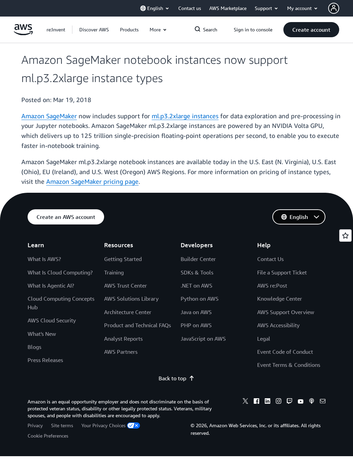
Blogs (34, 346)
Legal (263, 338)
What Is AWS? (44, 258)
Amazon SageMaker (49, 116)
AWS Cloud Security (52, 320)
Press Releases (45, 360)
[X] (245, 402)
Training (114, 272)
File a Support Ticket (282, 272)
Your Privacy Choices (103, 425)
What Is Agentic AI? (51, 285)
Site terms (62, 425)
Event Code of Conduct (285, 351)
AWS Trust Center (125, 285)
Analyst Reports (123, 338)
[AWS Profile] (333, 8)
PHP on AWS (196, 325)
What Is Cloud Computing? (60, 272)
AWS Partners (121, 351)
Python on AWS (200, 298)
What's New (42, 333)
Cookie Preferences (48, 436)
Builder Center (198, 258)
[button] (94, 29)
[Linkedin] (267, 402)
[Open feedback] (345, 235)
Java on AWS (196, 312)
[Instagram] (278, 402)
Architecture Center (127, 312)
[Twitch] (289, 402)
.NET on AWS (196, 285)
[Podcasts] (311, 402)
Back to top (172, 378)
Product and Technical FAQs (137, 325)
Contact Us (270, 258)
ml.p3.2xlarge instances (185, 116)
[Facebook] (256, 402)
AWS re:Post (272, 285)
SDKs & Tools (197, 272)
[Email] (322, 402)
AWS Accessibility (278, 325)
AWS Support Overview (285, 312)
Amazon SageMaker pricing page (92, 181)
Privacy (35, 425)
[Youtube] (300, 402)
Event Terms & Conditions (288, 364)
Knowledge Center (279, 298)
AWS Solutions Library (131, 298)
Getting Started (123, 258)
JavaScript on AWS (203, 338)
